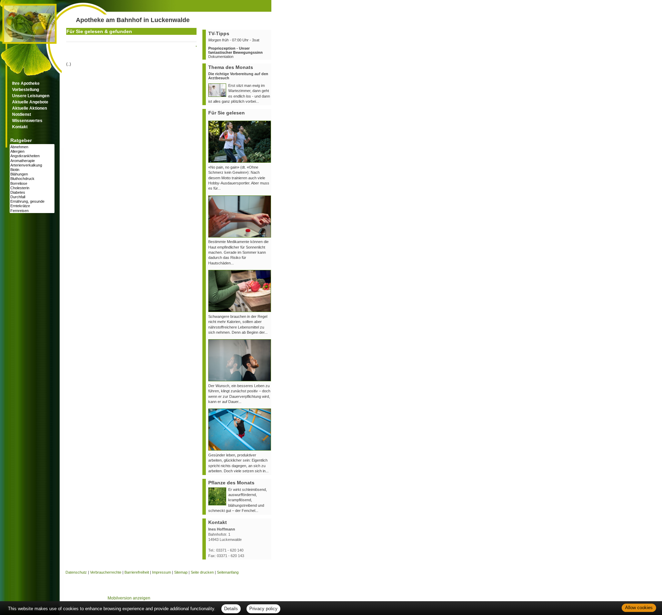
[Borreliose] (32, 183)
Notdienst (21, 114)
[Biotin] (32, 170)
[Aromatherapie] (32, 161)
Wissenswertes (27, 120)
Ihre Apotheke (26, 83)
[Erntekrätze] (32, 206)
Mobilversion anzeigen (129, 598)
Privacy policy (263, 608)
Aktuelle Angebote (30, 102)
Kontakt (20, 126)
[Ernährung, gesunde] (32, 201)
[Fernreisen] (32, 211)
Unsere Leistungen (30, 95)
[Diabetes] (32, 192)
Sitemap (181, 572)
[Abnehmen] (32, 147)
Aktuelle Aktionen (29, 108)
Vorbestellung (25, 89)
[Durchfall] (32, 197)
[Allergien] (32, 151)
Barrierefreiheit (136, 572)
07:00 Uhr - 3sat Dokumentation (235, 48)
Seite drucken (202, 572)
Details (231, 608)
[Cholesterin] (32, 188)
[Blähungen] (32, 174)
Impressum (161, 572)
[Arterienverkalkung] (32, 165)
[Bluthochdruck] (32, 179)
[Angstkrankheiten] (32, 156)
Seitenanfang (228, 572)
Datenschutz (76, 572)
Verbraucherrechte (105, 572)
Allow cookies (639, 607)
